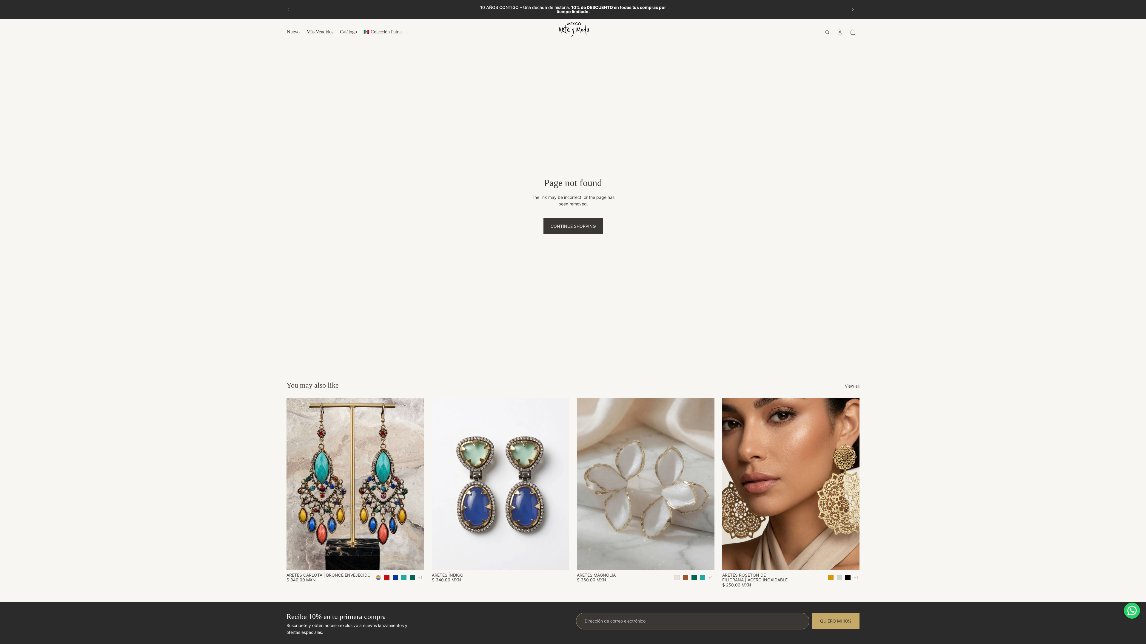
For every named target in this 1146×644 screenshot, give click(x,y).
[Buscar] (827, 32)
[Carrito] (853, 32)
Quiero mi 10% (835, 620)
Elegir (710, 560)
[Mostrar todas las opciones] (420, 578)
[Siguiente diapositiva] (853, 9)
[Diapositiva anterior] (288, 9)
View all (852, 385)
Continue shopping (573, 226)
